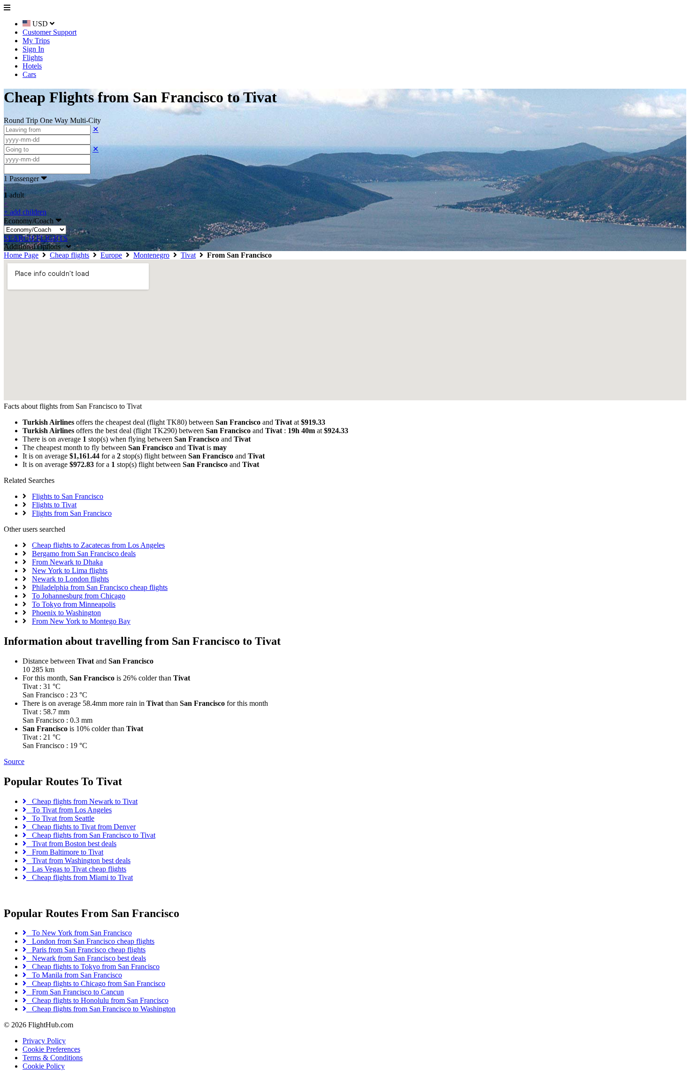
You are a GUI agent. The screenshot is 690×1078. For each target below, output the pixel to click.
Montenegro (151, 255)
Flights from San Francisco (72, 513)
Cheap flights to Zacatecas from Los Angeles (98, 545)
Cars (29, 74)
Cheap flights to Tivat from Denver (81, 827)
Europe (111, 255)
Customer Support (50, 32)
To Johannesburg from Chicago (78, 596)
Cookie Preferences (51, 1049)
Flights (33, 57)
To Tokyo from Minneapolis (73, 604)
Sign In (33, 49)
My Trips (36, 41)
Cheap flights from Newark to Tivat (82, 801)
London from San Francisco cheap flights (90, 941)
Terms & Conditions (53, 1058)
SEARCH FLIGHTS (36, 238)
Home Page (21, 255)
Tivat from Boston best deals (71, 844)
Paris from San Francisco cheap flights (86, 950)
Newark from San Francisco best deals (86, 958)
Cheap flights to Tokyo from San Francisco (93, 967)
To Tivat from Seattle (60, 818)
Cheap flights (69, 255)
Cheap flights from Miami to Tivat (79, 877)
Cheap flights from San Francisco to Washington (101, 1009)
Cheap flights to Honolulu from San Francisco (97, 1000)
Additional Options (35, 247)
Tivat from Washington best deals (78, 860)
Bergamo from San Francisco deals (84, 554)
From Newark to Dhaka (67, 562)
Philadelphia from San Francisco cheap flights (100, 587)
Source (14, 761)
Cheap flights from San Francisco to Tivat (90, 835)
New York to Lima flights (69, 570)
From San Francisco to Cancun (75, 992)
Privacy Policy (44, 1041)
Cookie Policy (44, 1066)
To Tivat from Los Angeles (69, 810)
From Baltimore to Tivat (64, 852)
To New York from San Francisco (79, 933)
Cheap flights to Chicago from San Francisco (95, 983)
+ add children (25, 212)
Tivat (188, 255)
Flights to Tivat (54, 505)
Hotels (32, 66)
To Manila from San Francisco (74, 975)
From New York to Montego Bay (81, 621)
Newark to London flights (70, 579)
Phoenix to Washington (66, 613)
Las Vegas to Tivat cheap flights (76, 869)
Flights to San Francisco (67, 496)
